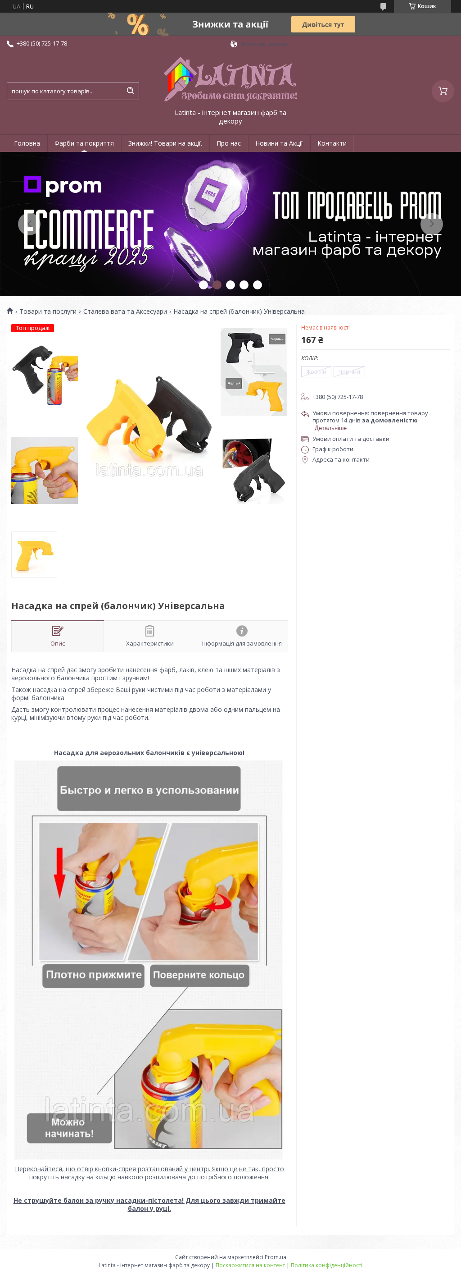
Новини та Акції (279, 143)
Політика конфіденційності (326, 1265)
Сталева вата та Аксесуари (125, 311)
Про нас (229, 143)
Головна (27, 143)
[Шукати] (130, 91)
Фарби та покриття (84, 143)
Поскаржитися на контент (250, 1265)
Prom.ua (275, 1257)
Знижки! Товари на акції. (165, 143)
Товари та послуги (48, 311)
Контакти (332, 143)
